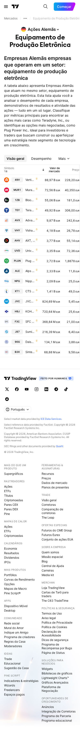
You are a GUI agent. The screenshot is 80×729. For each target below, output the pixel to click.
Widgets (47, 669)
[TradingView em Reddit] (7, 399)
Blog (45, 561)
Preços (46, 478)
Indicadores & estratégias (21, 680)
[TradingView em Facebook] (17, 389)
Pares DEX (11, 509)
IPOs (7, 562)
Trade (8, 659)
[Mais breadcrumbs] (25, 18)
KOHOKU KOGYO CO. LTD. (30, 311)
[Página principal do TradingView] (15, 7)
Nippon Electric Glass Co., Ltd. (30, 281)
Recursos (48, 473)
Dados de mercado (54, 482)
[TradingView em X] (7, 389)
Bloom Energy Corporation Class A (30, 200)
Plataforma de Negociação (51, 688)
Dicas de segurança (55, 640)
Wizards (9, 685)
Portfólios (10, 575)
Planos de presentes (55, 487)
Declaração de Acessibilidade (51, 633)
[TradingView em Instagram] (36, 389)
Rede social (11, 623)
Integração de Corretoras (58, 711)
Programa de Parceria (56, 716)
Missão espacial (52, 556)
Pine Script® (12, 593)
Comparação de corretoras (52, 511)
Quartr (59, 446)
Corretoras (49, 504)
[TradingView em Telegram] (56, 389)
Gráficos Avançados (55, 682)
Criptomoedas (13, 500)
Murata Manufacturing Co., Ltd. (30, 190)
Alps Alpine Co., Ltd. (30, 271)
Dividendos (11, 557)
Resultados (11, 553)
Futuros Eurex (51, 535)
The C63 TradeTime (55, 600)
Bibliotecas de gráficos (57, 673)
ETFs (7, 491)
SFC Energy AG (30, 321)
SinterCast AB (30, 352)
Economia (10, 548)
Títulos (8, 495)
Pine (7, 513)
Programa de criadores (19, 637)
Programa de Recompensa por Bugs (57, 646)
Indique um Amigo (16, 632)
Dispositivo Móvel (15, 606)
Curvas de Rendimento (19, 579)
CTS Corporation (30, 291)
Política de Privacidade (57, 622)
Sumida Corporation (30, 331)
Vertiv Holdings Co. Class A (30, 179)
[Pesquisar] (45, 6)
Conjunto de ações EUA (57, 539)
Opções (9, 584)
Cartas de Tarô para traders (55, 594)
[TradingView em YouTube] (27, 389)
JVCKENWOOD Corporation (30, 301)
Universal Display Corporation (30, 250)
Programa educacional (57, 720)
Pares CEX (11, 504)
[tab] (15, 158)
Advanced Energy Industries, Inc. (30, 220)
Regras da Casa (14, 641)
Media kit (48, 575)
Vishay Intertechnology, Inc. (30, 230)
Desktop (9, 610)
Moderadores (13, 646)
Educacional (12, 663)
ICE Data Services (51, 418)
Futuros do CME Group (57, 530)
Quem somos (50, 552)
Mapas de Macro (15, 588)
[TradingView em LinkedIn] (46, 389)
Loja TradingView (53, 587)
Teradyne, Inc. (30, 210)
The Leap (48, 517)
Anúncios (48, 707)
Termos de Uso (52, 613)
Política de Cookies (54, 627)
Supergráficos (13, 473)
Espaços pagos (14, 694)
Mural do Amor (14, 628)
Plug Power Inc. (30, 260)
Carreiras (48, 570)
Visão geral (49, 500)
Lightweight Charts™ (55, 678)
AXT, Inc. (30, 240)
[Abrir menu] (6, 6)
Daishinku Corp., (30, 342)
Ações (8, 486)
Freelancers (12, 690)
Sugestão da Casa (16, 668)
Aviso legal (49, 618)
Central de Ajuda (53, 566)
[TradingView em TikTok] (66, 389)
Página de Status (53, 652)
